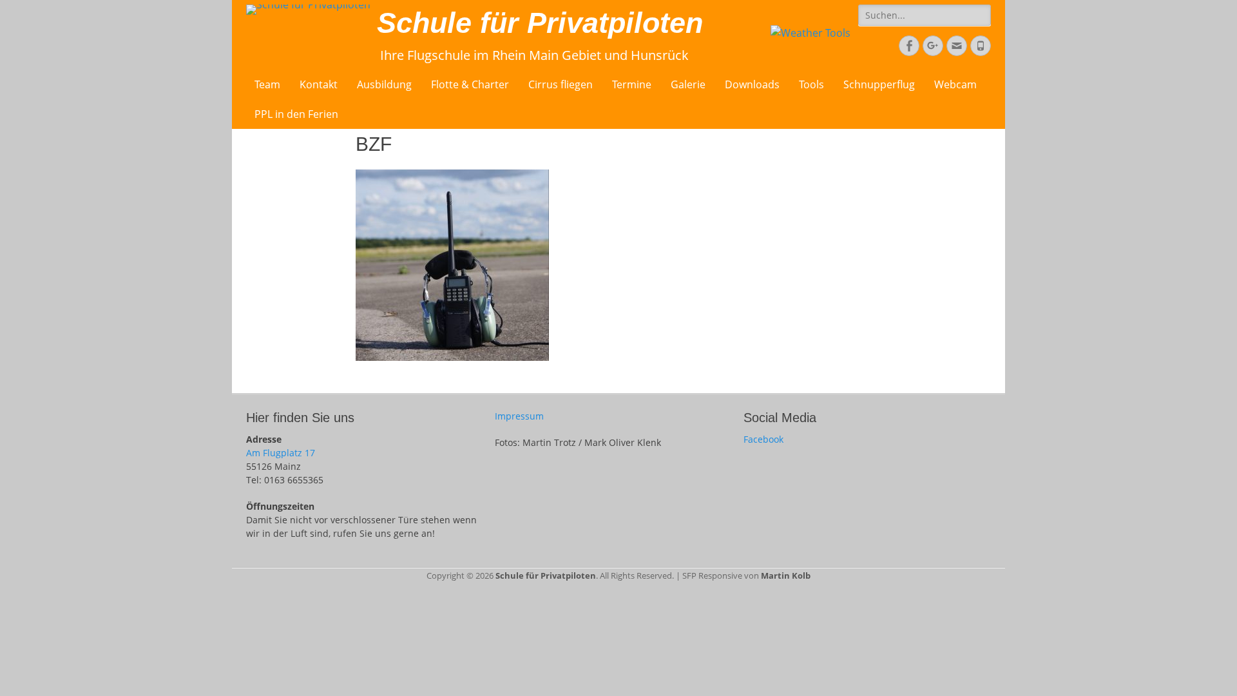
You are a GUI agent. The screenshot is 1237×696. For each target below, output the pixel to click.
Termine (631, 84)
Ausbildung (384, 84)
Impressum (519, 416)
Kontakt (319, 84)
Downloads (752, 84)
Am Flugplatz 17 (280, 453)
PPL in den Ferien (296, 114)
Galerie (688, 84)
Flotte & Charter (470, 84)
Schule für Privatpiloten (540, 22)
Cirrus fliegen (560, 84)
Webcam (955, 84)
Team (267, 84)
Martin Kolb (785, 575)
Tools (811, 84)
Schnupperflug (879, 84)
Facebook (763, 439)
